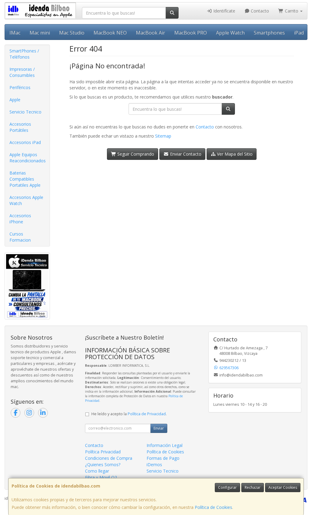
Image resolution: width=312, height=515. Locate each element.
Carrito (292, 11)
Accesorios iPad (25, 142)
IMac (14, 32)
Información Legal (165, 445)
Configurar (227, 487)
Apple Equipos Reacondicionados (27, 158)
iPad (299, 32)
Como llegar (97, 471)
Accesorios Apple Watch (26, 200)
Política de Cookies (213, 507)
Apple (14, 100)
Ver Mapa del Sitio (234, 154)
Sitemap (163, 136)
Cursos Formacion (20, 237)
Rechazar (253, 487)
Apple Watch (230, 32)
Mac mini (40, 32)
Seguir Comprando (135, 154)
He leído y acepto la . (129, 413)
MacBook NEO (110, 32)
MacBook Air (150, 32)
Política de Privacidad (147, 413)
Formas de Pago (163, 458)
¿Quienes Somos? (102, 464)
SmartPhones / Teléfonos (24, 54)
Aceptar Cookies (282, 487)
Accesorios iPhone (20, 219)
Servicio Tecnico (25, 112)
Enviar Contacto (185, 154)
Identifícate (223, 11)
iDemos (154, 464)
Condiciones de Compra (108, 458)
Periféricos (19, 87)
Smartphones (269, 32)
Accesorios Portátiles (20, 127)
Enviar (159, 428)
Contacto (259, 11)
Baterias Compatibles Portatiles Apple (25, 179)
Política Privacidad (103, 452)
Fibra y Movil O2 (101, 477)
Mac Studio (71, 32)
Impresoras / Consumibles (22, 72)
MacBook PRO (190, 32)
